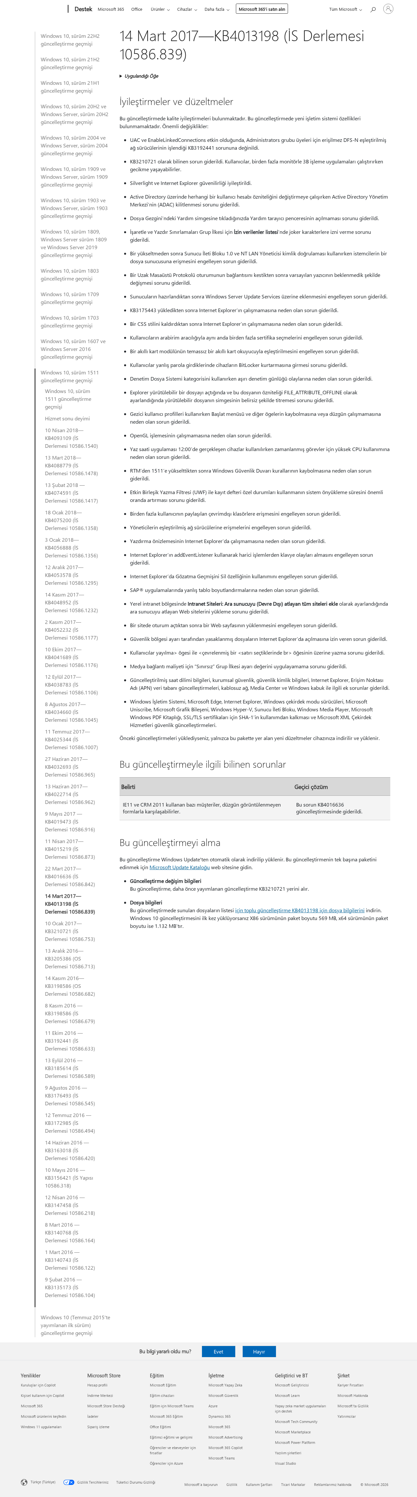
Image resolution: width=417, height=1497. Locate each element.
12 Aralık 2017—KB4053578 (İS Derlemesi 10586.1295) (71, 575)
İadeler (92, 1416)
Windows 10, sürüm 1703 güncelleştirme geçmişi (70, 321)
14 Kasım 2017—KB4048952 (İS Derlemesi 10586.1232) (71, 602)
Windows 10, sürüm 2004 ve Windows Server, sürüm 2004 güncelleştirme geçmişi (74, 145)
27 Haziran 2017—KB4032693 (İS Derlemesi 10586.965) (70, 766)
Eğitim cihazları (162, 1395)
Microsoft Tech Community (296, 1421)
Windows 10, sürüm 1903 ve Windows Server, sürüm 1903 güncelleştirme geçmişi (74, 208)
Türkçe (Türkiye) (43, 1481)
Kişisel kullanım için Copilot (42, 1395)
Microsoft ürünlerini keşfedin (43, 1416)
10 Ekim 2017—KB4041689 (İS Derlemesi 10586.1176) (71, 657)
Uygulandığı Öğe (141, 76)
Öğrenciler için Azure (166, 1463)
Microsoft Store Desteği (106, 1405)
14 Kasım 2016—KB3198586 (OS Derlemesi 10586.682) (70, 986)
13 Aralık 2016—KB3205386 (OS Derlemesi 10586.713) (70, 958)
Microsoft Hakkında (353, 1395)
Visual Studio (285, 1463)
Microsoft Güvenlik (223, 1395)
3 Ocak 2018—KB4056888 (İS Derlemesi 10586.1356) (71, 547)
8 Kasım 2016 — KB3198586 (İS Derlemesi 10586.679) (70, 1013)
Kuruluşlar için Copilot (38, 1385)
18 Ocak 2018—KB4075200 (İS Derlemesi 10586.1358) (71, 520)
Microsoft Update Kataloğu (180, 867)
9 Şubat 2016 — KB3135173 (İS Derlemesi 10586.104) (70, 1287)
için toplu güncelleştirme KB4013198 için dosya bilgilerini (300, 910)
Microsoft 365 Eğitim (166, 1416)
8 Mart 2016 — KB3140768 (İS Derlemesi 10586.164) (70, 1232)
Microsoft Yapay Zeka (225, 1385)
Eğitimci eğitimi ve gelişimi (171, 1437)
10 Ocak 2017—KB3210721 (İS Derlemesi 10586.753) (70, 931)
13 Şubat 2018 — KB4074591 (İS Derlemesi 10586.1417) (71, 492)
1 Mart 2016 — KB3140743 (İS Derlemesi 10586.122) (70, 1259)
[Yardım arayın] (373, 8)
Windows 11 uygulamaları (41, 1426)
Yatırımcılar (347, 1416)
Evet (218, 1351)
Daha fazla (214, 9)
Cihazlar (184, 9)
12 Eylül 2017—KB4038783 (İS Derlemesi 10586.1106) (71, 684)
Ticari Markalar (293, 1484)
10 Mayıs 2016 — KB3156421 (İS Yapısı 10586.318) (69, 1177)
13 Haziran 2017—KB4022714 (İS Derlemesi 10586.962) (70, 794)
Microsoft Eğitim (163, 1385)
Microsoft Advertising (225, 1437)
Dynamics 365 (219, 1416)
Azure (213, 1405)
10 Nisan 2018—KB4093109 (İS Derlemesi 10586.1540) (71, 438)
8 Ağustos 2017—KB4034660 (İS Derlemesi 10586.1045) (71, 712)
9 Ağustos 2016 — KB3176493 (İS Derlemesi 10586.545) (70, 1095)
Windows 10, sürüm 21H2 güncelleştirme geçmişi (70, 63)
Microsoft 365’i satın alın (262, 9)
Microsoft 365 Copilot (225, 1447)
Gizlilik (231, 1484)
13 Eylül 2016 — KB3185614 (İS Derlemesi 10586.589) (70, 1068)
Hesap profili (97, 1385)
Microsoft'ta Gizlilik (353, 1405)
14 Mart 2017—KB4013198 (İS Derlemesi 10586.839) (70, 903)
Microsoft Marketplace (293, 1431)
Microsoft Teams (221, 1458)
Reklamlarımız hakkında (333, 1484)
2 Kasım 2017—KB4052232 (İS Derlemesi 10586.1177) (71, 629)
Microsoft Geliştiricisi (292, 1385)
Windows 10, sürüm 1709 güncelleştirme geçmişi (70, 298)
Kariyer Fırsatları (351, 1385)
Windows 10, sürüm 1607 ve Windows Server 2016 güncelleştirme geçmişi (73, 349)
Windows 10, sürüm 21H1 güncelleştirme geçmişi (70, 86)
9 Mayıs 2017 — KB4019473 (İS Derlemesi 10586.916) (70, 821)
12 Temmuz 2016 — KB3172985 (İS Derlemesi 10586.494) (70, 1122)
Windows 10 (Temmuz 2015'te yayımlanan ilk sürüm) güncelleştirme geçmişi (75, 1325)
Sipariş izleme (98, 1426)
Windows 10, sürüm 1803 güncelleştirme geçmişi (70, 274)
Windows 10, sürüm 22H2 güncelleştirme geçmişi (70, 39)
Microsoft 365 (111, 9)
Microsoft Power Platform (295, 1442)
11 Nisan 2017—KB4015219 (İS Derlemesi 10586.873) (70, 849)
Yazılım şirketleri (288, 1452)
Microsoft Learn (287, 1395)
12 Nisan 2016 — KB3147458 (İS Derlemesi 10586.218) (70, 1205)
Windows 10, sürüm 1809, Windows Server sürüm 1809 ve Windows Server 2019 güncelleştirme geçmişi (74, 243)
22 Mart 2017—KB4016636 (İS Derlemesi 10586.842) (70, 876)
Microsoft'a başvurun (201, 1484)
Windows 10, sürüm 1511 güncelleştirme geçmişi (70, 376)
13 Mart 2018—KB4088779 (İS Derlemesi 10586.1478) (71, 465)
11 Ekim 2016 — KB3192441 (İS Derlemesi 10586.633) (70, 1040)
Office (136, 9)
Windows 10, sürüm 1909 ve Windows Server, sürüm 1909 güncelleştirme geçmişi (74, 176)
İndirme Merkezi (100, 1395)
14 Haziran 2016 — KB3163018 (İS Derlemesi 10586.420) (70, 1150)
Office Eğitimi (160, 1426)
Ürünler (158, 9)
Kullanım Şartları (259, 1484)
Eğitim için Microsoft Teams (172, 1405)
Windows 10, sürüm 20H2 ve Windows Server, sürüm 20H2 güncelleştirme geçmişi (74, 114)
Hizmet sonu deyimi (67, 418)
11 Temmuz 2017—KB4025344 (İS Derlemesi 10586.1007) (71, 739)
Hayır (259, 1351)
